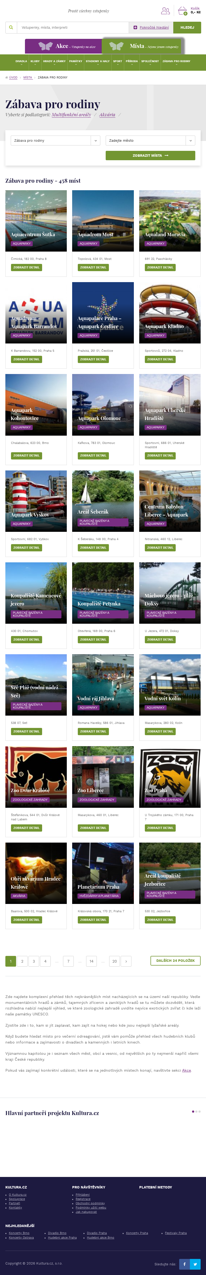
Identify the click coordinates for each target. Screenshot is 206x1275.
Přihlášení (83, 1195)
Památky (75, 61)
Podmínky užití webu (91, 1207)
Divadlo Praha (97, 1233)
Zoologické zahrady (30, 799)
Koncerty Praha (137, 1233)
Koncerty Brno (19, 1233)
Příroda (132, 61)
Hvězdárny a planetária (99, 896)
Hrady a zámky (54, 61)
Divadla (21, 61)
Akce (186, 1070)
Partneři (14, 1203)
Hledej (187, 27)
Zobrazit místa (147, 156)
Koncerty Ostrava (21, 1237)
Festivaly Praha (176, 1233)
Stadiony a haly (98, 61)
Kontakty (15, 1207)
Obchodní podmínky (90, 1203)
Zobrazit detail (26, 267)
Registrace (83, 1199)
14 (92, 961)
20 (114, 961)
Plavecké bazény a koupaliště (94, 522)
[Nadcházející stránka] (126, 961)
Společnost (150, 61)
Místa (28, 77)
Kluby (35, 61)
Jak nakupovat (86, 1212)
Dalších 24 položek (175, 961)
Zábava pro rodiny (176, 61)
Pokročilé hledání (154, 27)
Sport (117, 61)
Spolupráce (17, 1199)
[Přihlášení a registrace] (165, 10)
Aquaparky (22, 243)
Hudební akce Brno (100, 1237)
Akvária (19, 896)
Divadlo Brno (57, 1233)
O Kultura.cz (18, 1195)
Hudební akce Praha (62, 1237)
